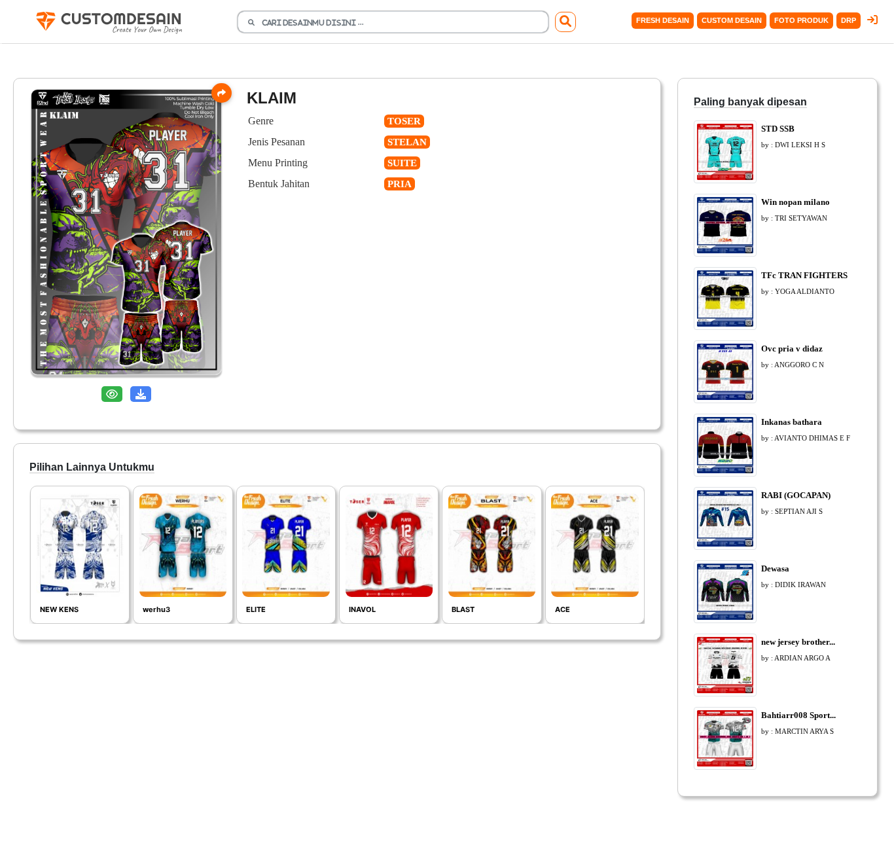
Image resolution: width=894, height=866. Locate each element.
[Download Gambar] (140, 394)
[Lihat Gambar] (112, 394)
